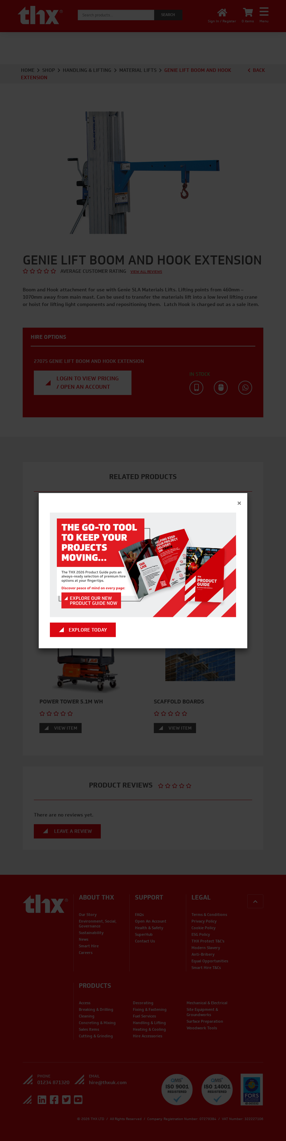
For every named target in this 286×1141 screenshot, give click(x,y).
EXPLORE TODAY (88, 630)
